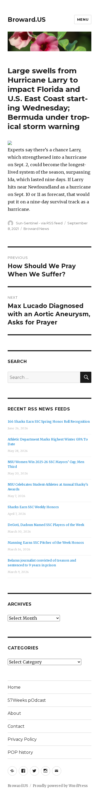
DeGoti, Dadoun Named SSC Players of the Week (46, 525)
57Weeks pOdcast (27, 700)
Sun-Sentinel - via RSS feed (39, 223)
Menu (82, 19)
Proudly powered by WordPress (60, 786)
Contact (16, 726)
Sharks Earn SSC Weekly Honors (33, 507)
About (14, 713)
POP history (20, 752)
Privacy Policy (22, 739)
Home (14, 687)
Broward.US (27, 19)
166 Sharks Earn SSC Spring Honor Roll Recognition (49, 421)
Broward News (36, 228)
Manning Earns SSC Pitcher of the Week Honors (46, 543)
